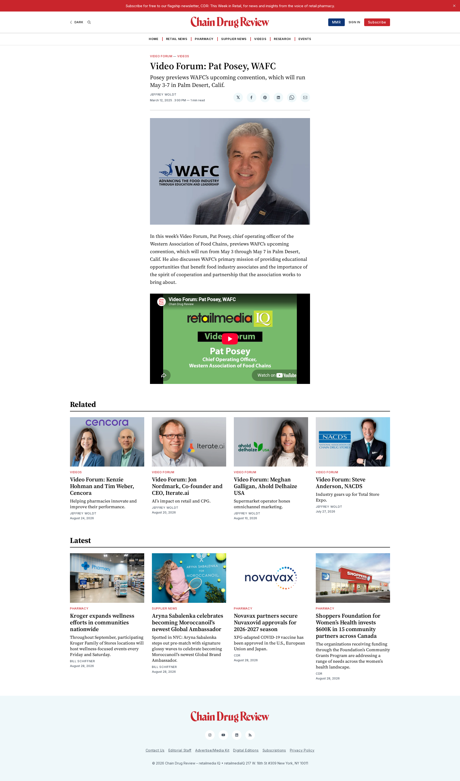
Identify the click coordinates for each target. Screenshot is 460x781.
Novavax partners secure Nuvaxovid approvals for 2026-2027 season (266, 622)
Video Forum (161, 56)
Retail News (176, 39)
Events (305, 39)
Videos (260, 39)
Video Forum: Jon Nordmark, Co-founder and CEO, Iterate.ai (187, 486)
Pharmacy (204, 39)
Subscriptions (274, 750)
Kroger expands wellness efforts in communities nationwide (102, 622)
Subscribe (377, 22)
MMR (336, 22)
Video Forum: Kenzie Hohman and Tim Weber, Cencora (102, 486)
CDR (237, 655)
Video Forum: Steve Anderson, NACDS (340, 482)
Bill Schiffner (82, 661)
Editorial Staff (180, 750)
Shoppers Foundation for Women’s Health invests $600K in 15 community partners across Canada (348, 626)
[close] (454, 6)
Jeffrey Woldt (163, 94)
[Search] (89, 22)
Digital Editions (246, 750)
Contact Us (155, 750)
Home (153, 39)
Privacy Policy (302, 750)
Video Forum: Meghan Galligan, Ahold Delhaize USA (265, 486)
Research (282, 39)
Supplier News (234, 39)
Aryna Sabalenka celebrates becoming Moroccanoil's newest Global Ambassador (187, 622)
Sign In (354, 22)
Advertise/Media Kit (212, 750)
